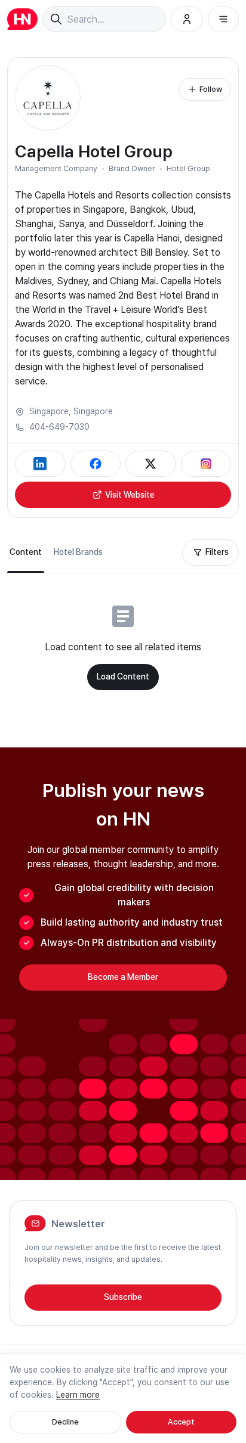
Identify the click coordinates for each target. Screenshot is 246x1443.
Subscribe (123, 1297)
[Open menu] (223, 19)
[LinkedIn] (40, 464)
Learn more (78, 1394)
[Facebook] (95, 464)
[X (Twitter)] (150, 464)
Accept (181, 1421)
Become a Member (123, 977)
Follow (210, 89)
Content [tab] (26, 552)
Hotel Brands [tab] (78, 552)
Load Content (123, 676)
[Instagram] (206, 464)
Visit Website (130, 494)
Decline (65, 1421)
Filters (217, 552)
